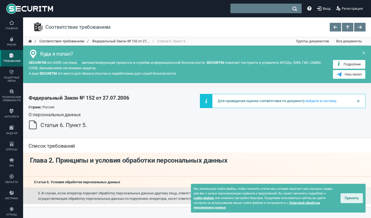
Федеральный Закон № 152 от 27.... (120, 41)
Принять (352, 198)
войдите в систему (321, 101)
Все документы (349, 41)
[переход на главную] (30, 41)
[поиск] (294, 8)
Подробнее (352, 64)
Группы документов (312, 41)
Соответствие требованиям (61, 41)
